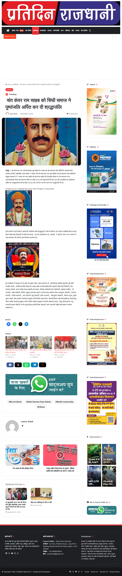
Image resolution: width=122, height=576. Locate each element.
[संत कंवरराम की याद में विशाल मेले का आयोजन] (41, 342)
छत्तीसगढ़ (35, 30)
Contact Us (104, 572)
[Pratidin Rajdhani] (61, 13)
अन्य (62, 30)
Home (9, 84)
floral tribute (16, 402)
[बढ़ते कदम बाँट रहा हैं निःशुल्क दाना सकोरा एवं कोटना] (16, 342)
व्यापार (77, 30)
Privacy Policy (115, 572)
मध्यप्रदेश (43, 30)
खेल (73, 30)
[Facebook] (6, 553)
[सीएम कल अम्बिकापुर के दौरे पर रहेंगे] (41, 494)
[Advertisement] (61, 59)
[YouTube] (12, 553)
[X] (9, 553)
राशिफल (67, 30)
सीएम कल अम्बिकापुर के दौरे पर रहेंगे (41, 502)
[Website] (22, 425)
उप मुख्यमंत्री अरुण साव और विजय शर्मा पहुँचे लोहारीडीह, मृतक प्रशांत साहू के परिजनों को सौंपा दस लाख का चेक (15, 505)
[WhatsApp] (17, 553)
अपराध (49, 30)
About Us (94, 572)
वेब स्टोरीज (84, 30)
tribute (41, 407)
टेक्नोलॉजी (56, 30)
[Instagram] (14, 553)
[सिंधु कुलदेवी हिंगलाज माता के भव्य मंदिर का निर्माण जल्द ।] (65, 342)
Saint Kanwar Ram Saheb (39, 402)
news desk (13, 114)
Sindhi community (65, 402)
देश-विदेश (28, 30)
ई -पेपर (18, 30)
